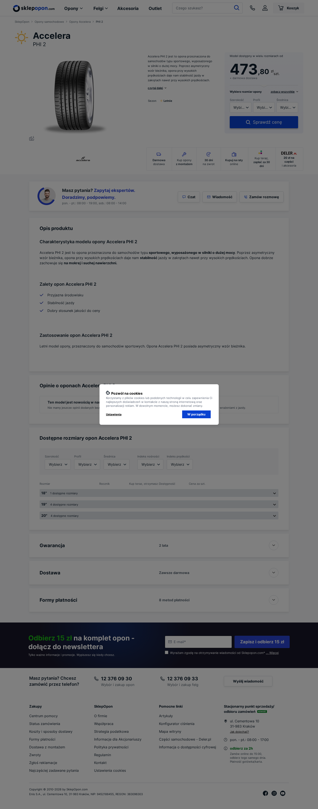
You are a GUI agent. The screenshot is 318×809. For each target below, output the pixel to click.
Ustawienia (114, 414)
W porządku (196, 414)
